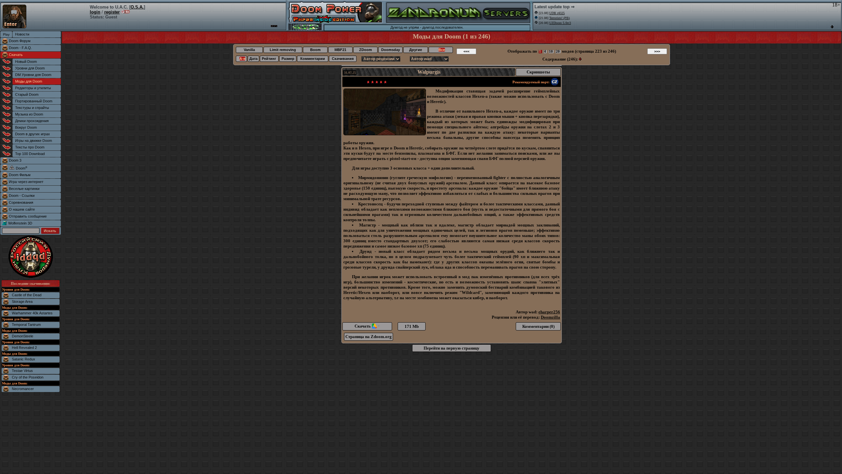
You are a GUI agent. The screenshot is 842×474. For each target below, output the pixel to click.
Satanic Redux (23, 359)
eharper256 (549, 311)
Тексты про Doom (29, 147)
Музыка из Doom (29, 114)
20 (558, 51)
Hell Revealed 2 (24, 348)
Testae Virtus (22, 371)
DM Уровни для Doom (33, 75)
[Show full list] (832, 26)
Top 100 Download (30, 154)
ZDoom (365, 50)
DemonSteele (22, 336)
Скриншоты (538, 71)
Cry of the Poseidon (27, 377)
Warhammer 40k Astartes (32, 313)
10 (551, 51)
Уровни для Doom (30, 68)
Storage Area (22, 301)
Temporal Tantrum (26, 325)
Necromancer (23, 389)
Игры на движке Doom (33, 141)
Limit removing (283, 50)
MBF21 (340, 50)
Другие (415, 50)
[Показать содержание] (580, 59)
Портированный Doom (33, 101)
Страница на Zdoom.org (368, 336)
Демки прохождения (32, 121)
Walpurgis (428, 72)
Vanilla (249, 50)
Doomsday (390, 50)
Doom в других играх (32, 134)
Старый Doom (26, 94)
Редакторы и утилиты (33, 88)
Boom (315, 50)
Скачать (16, 55)
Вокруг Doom (26, 127)
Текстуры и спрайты (32, 108)
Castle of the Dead (26, 295)
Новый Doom (26, 62)
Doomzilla (550, 317)
